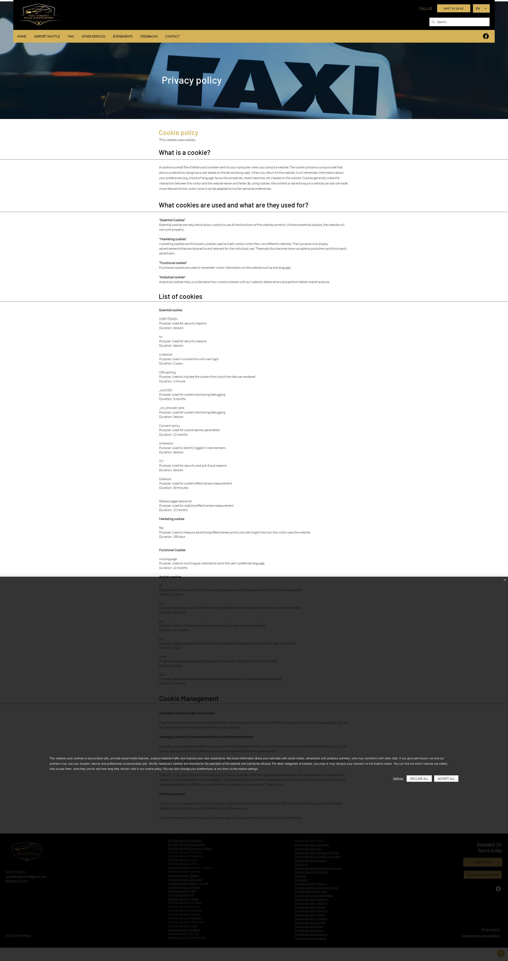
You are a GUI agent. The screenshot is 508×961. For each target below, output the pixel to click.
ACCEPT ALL (446, 779)
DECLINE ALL (419, 779)
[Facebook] (486, 36)
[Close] (504, 580)
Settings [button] (398, 778)
